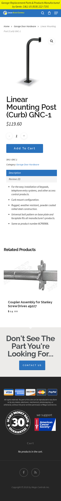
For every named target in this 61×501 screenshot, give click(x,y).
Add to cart (24, 148)
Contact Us (32, 365)
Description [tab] (15, 172)
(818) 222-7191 (40, 6)
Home (6, 26)
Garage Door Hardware (25, 26)
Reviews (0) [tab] (14, 179)
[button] (56, 13)
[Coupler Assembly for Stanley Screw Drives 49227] (30, 276)
